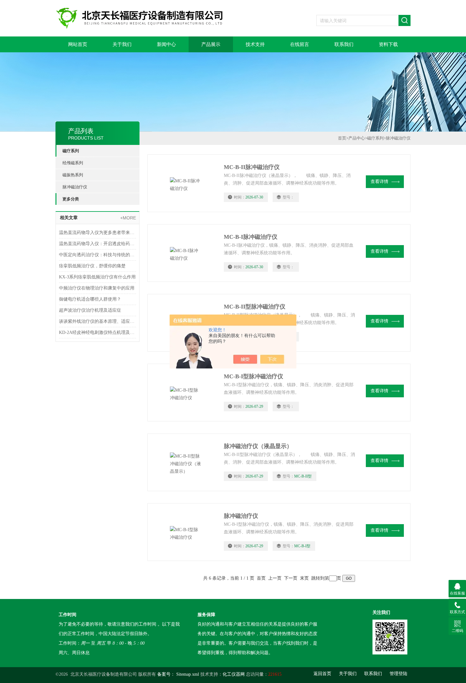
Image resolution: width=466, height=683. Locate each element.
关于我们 (122, 44)
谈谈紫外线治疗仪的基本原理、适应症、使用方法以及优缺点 (97, 321)
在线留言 (299, 44)
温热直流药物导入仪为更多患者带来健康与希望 (97, 232)
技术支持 (255, 44)
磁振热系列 (72, 174)
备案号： (166, 674)
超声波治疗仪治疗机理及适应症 (90, 310)
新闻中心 (166, 44)
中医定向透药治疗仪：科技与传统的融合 (97, 254)
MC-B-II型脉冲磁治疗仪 (254, 306)
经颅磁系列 (72, 162)
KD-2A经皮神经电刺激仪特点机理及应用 (97, 332)
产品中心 (356, 138)
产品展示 (210, 44)
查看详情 (379, 181)
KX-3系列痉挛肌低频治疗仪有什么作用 (97, 277)
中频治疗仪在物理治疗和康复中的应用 (96, 288)
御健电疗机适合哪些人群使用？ (90, 299)
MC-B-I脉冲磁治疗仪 (250, 237)
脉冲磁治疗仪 (74, 187)
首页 (342, 138)
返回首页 (322, 673)
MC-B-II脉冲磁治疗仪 (252, 167)
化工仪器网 (234, 674)
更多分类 (70, 199)
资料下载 (388, 44)
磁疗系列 (70, 150)
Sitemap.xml (187, 674)
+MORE (128, 217)
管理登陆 (398, 673)
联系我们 (343, 44)
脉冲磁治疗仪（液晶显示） (258, 446)
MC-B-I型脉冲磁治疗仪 (253, 376)
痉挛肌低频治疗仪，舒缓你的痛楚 (92, 265)
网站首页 (77, 44)
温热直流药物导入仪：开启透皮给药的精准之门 (97, 243)
